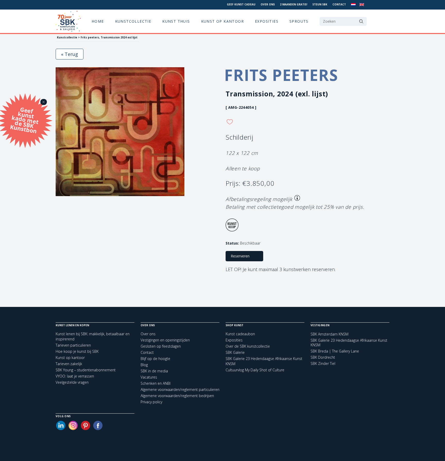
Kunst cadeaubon (240, 333)
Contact (339, 4)
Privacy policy (151, 401)
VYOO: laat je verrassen (75, 376)
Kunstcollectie (133, 21)
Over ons (268, 4)
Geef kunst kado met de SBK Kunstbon (24, 119)
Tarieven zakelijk (69, 363)
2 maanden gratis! (293, 4)
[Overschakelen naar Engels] (361, 5)
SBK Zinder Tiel (323, 363)
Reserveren (240, 256)
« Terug (69, 54)
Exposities (266, 21)
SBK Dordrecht (323, 357)
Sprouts (299, 21)
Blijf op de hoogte (155, 358)
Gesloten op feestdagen (161, 346)
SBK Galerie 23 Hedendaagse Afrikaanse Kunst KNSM (349, 342)
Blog (144, 364)
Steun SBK (319, 4)
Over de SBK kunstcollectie (248, 346)
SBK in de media (154, 370)
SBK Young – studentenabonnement (86, 369)
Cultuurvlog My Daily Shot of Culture (255, 369)
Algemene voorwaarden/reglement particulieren (180, 389)
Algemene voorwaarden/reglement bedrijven (177, 395)
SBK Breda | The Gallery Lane (335, 351)
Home (98, 21)
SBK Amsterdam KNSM (329, 334)
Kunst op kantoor (222, 21)
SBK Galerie (235, 352)
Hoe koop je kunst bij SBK (77, 351)
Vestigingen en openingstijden (165, 340)
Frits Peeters (281, 75)
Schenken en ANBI (155, 383)
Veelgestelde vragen (72, 382)
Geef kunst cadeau (241, 4)
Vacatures (149, 377)
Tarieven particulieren (73, 345)
